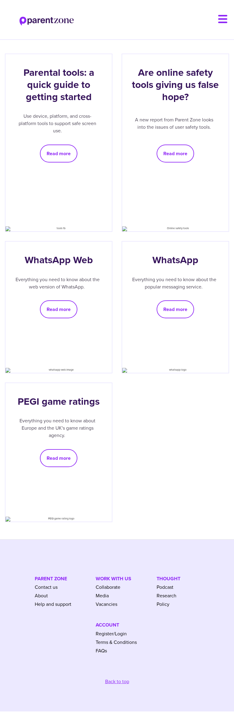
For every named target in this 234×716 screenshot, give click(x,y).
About (41, 595)
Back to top (117, 681)
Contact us (46, 587)
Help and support (53, 604)
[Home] (37, 17)
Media (102, 595)
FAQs (101, 651)
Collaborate (108, 587)
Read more (59, 153)
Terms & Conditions (116, 642)
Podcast (165, 587)
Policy (163, 604)
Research (166, 595)
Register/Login (111, 633)
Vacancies (106, 604)
